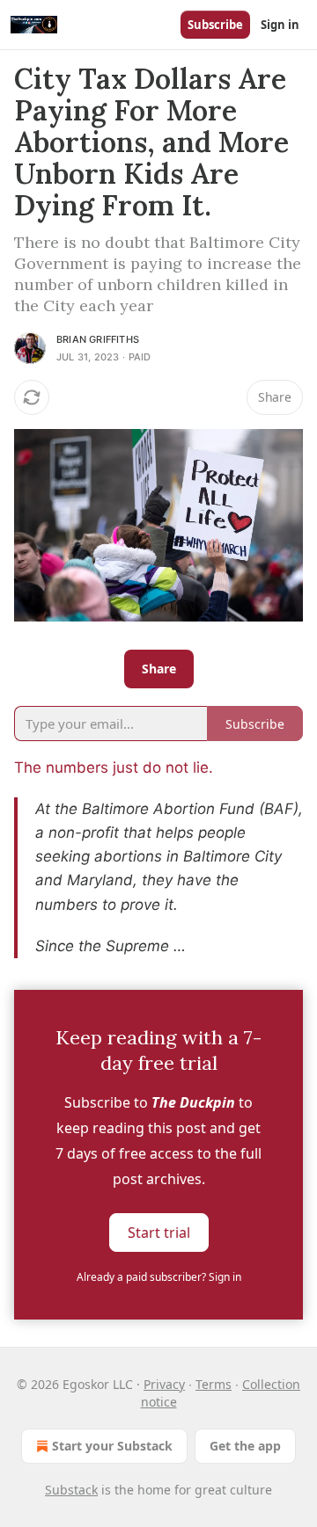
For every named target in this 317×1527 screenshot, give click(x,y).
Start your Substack (112, 1445)
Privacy (164, 1384)
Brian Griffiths (97, 339)
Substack (71, 1489)
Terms (213, 1384)
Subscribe (215, 25)
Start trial (159, 1232)
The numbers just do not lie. (113, 767)
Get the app (245, 1445)
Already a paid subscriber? (159, 1276)
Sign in (280, 25)
